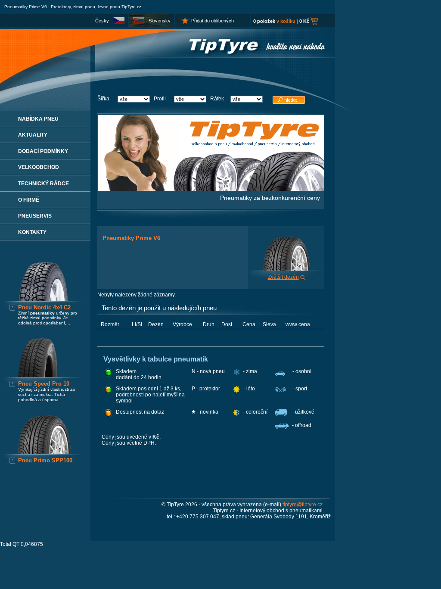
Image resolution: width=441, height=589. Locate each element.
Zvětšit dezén (283, 277)
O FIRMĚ (28, 200)
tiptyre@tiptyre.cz (303, 505)
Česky (102, 20)
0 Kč (304, 21)
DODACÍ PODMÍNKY (43, 151)
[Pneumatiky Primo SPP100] (44, 452)
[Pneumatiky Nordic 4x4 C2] (43, 299)
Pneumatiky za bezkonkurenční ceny (270, 197)
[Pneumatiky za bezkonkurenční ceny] (211, 189)
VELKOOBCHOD (38, 167)
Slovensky (160, 20)
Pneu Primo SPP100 (45, 460)
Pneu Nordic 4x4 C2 (44, 307)
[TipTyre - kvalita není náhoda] (167, 56)
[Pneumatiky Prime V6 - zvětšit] (303, 277)
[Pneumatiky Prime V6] (287, 269)
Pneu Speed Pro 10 (43, 383)
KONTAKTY (32, 232)
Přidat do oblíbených (212, 20)
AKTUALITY (32, 135)
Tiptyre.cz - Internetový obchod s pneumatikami (268, 511)
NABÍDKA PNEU (38, 119)
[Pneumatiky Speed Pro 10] (37, 376)
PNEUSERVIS (35, 216)
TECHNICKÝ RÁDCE (43, 184)
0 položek (264, 21)
